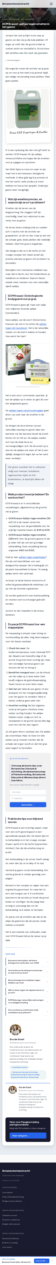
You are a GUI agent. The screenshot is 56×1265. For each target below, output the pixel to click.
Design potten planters (12, 1201)
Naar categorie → (21, 1135)
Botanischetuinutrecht (15, 3)
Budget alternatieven (11, 1224)
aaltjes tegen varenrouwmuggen (26, 410)
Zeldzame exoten (9, 1215)
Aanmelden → (28, 805)
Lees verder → (42, 1261)
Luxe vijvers (7, 1247)
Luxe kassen (7, 1192)
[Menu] (51, 4)
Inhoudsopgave (12, 60)
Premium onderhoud (11, 1220)
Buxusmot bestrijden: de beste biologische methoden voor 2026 (17, 1262)
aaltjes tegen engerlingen (32, 557)
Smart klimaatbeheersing (13, 1197)
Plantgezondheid (27, 19)
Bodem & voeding (10, 1243)
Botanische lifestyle (10, 1238)
